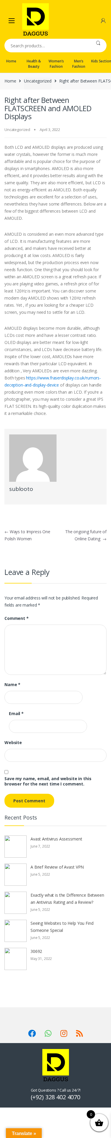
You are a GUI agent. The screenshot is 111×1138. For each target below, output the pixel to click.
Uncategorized (37, 81)
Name (12, 684)
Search (98, 45)
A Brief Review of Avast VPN (57, 867)
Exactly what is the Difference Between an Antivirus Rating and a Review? (67, 898)
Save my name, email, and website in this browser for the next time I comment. (47, 781)
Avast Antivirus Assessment (56, 839)
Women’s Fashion (56, 64)
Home (11, 61)
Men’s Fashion (78, 64)
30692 (36, 951)
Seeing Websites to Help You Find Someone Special (62, 926)
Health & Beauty (34, 64)
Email (16, 713)
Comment (16, 618)
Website (13, 742)
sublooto (21, 489)
